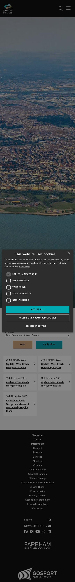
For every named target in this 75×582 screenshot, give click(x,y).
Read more (24, 266)
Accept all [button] (37, 309)
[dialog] (37, 290)
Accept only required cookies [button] (37, 317)
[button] (37, 326)
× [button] (69, 253)
